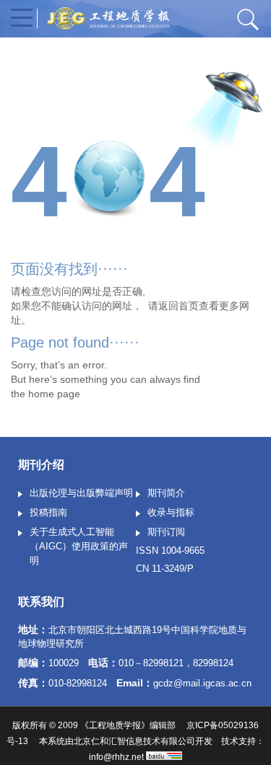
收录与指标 (170, 512)
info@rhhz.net (116, 757)
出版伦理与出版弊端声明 (81, 492)
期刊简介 (166, 492)
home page (54, 393)
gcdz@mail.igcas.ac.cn (202, 683)
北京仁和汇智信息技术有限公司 (134, 741)
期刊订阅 (166, 531)
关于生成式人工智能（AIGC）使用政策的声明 (79, 546)
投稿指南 (48, 512)
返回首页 (178, 305)
